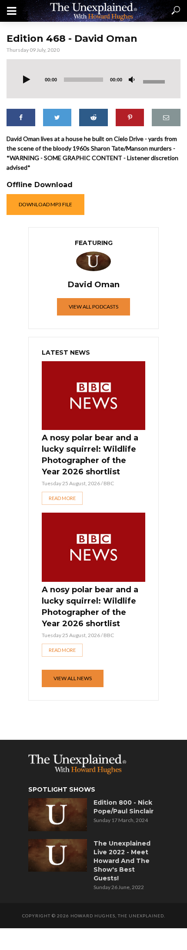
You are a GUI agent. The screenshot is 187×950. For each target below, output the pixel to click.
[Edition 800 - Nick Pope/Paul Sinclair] (57, 814)
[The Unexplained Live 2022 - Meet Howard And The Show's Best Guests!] (57, 855)
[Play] (26, 80)
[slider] (155, 81)
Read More (62, 498)
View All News (72, 678)
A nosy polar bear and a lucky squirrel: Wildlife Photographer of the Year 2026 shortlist (90, 455)
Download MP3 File (45, 204)
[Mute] (132, 80)
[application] (93, 78)
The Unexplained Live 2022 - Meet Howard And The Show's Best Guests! (122, 860)
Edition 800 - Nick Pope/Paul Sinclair (124, 807)
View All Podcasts (93, 306)
